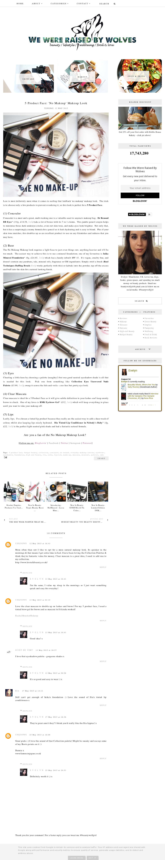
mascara (76, 455)
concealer (54, 452)
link (30, 221)
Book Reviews (151, 337)
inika (50, 455)
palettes (95, 455)
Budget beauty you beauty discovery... (83, 522)
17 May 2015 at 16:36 (55, 717)
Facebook (54, 443)
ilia (44, 455)
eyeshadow (8, 455)
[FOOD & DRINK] (136, 91)
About (36, 3)
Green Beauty (150, 321)
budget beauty (30, 452)
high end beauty (33, 455)
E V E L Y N (37, 579)
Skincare (123, 324)
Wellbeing (149, 331)
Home (20, 3)
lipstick (58, 455)
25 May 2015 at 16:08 (39, 735)
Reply (103, 567)
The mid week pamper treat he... (27, 522)
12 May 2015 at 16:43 (39, 543)
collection (43, 452)
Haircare (123, 328)
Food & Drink (151, 334)
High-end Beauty (127, 331)
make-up (67, 455)
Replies (28, 573)
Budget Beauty (126, 334)
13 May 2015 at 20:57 (46, 650)
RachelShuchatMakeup (26, 615)
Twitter (64, 443)
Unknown (21, 543)
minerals (86, 455)
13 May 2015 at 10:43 (55, 579)
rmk (102, 455)
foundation (20, 455)
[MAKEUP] (82, 91)
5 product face (16, 452)
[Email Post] (5, 457)
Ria (17, 691)
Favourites (149, 318)
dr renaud (64, 452)
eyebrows (100, 452)
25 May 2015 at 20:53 (55, 770)
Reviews (123, 318)
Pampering (149, 328)
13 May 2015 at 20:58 (55, 673)
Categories (59, 3)
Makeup (123, 321)
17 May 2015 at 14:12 (32, 691)
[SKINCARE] (28, 91)
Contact (82, 3)
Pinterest (87, 443)
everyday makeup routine (82, 452)
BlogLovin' (41, 443)
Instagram (75, 443)
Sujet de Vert (24, 650)
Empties (148, 324)
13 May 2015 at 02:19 (39, 600)
